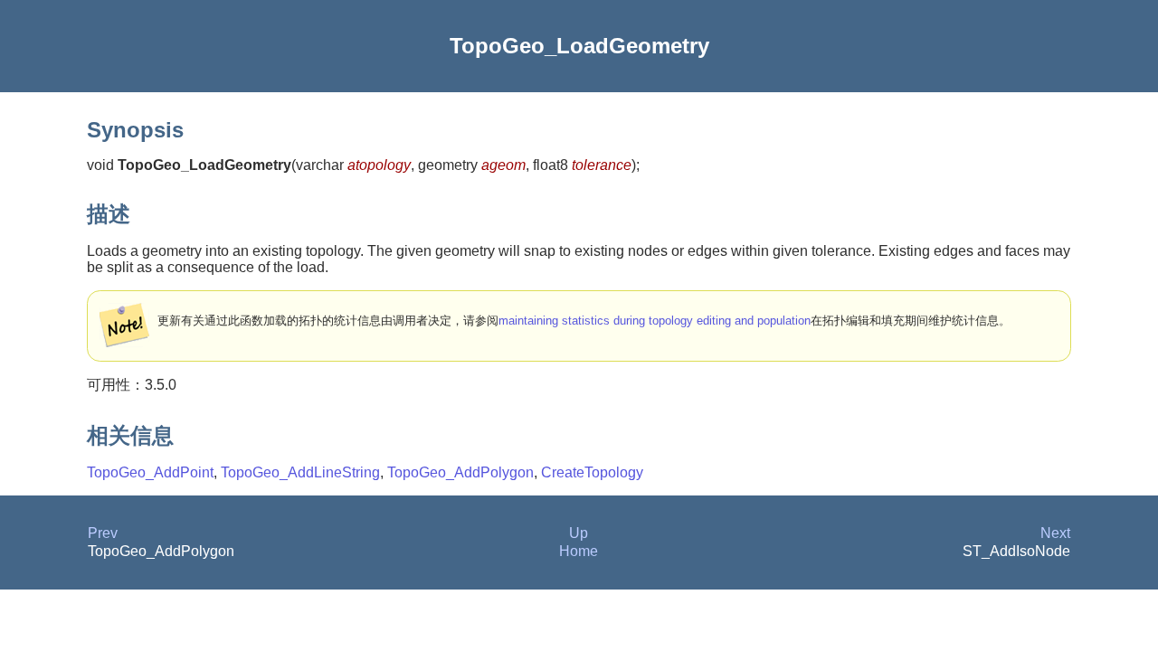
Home (578, 551)
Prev (103, 533)
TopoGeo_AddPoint (150, 472)
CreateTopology (592, 472)
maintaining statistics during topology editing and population (654, 320)
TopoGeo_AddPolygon (460, 472)
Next (1055, 533)
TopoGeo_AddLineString (300, 472)
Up (578, 533)
